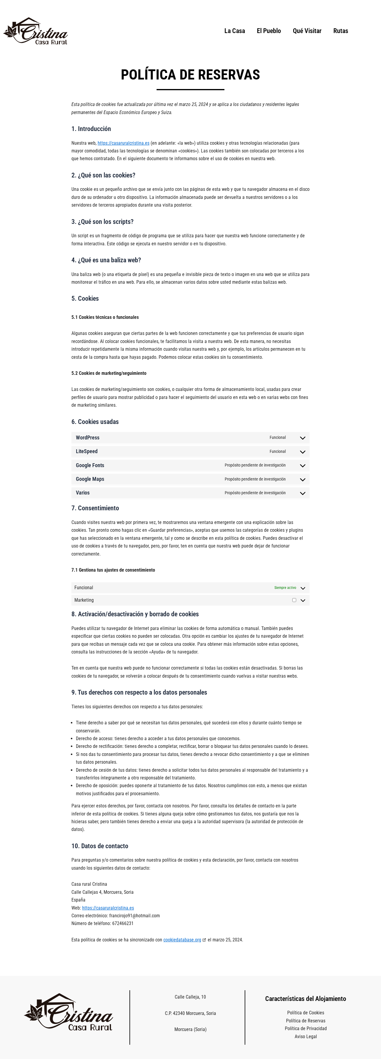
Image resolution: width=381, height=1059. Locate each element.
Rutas (340, 31)
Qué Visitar (307, 31)
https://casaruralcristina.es (123, 143)
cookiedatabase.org (182, 940)
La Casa (234, 31)
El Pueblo (269, 31)
